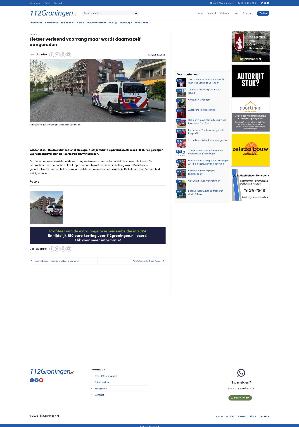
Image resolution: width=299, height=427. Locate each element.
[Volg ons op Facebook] (259, 3)
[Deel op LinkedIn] (68, 54)
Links (235, 13)
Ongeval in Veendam (199, 99)
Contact (58, 3)
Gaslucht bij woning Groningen (204, 180)
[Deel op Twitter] (57, 54)
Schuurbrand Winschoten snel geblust (208, 140)
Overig (33, 34)
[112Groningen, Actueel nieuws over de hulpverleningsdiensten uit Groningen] (54, 13)
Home (200, 13)
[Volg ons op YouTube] (268, 3)
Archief (211, 13)
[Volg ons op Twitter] (262, 3)
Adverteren (35, 3)
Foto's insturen (103, 382)
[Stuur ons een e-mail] (265, 3)
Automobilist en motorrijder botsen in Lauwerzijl (56, 260)
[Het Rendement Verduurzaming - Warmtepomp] (98, 235)
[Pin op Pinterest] (63, 54)
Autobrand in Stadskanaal (202, 109)
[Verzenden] (136, 13)
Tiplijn (47, 3)
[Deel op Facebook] (51, 54)
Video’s (224, 13)
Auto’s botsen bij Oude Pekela (147, 260)
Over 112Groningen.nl (106, 376)
